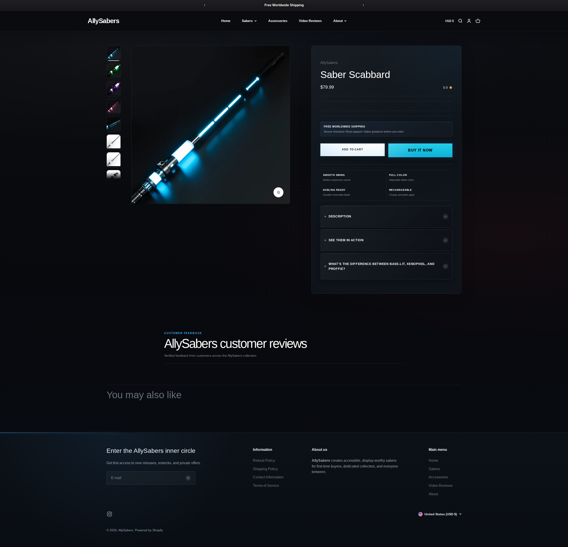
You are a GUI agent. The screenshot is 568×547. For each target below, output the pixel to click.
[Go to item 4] (113, 106)
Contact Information (268, 477)
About (338, 21)
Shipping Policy (265, 469)
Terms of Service (266, 485)
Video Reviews (310, 21)
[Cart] (477, 20)
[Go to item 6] (113, 142)
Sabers (247, 21)
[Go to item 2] (113, 71)
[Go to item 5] (113, 124)
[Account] (469, 20)
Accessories (277, 21)
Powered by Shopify (149, 530)
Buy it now (420, 150)
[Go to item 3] (113, 89)
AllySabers (103, 20)
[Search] (460, 20)
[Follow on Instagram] (109, 514)
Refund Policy (264, 460)
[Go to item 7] (113, 160)
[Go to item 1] (113, 53)
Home (225, 21)
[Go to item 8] (113, 177)
